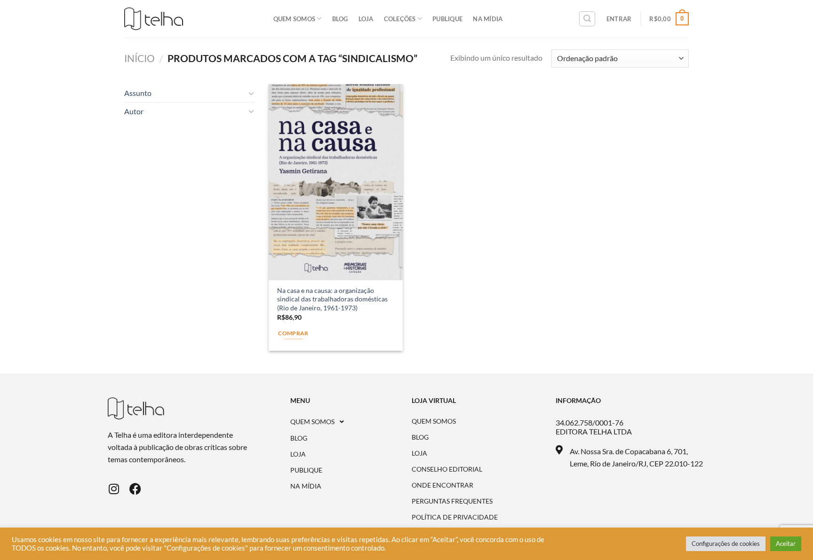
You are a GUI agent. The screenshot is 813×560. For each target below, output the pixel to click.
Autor (133, 111)
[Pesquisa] (587, 18)
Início (139, 58)
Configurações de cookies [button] (726, 543)
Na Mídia (487, 19)
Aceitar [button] (786, 543)
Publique (447, 19)
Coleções (400, 19)
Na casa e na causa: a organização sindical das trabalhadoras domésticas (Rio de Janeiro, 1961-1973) (332, 299)
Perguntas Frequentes (452, 501)
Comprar (293, 333)
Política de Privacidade (455, 517)
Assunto (137, 92)
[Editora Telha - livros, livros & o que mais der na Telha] (153, 19)
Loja (366, 19)
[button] (351, 422)
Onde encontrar (442, 485)
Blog (340, 19)
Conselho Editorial (447, 469)
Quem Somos (294, 19)
